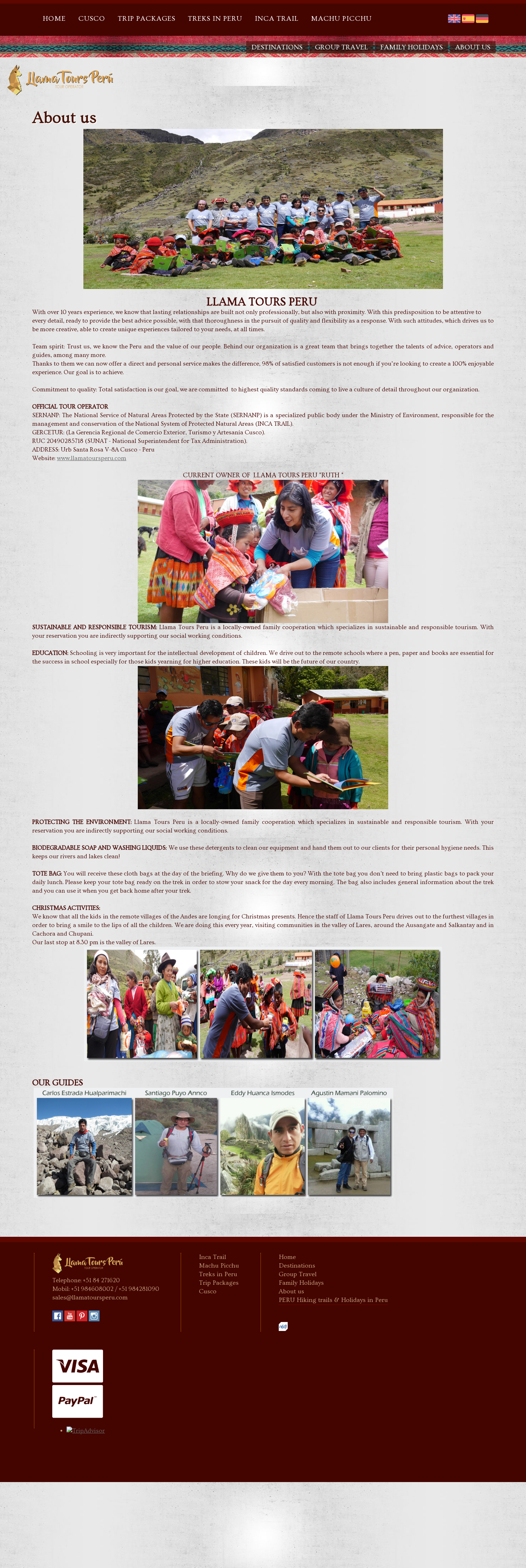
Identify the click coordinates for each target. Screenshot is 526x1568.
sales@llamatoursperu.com (90, 1297)
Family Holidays (411, 47)
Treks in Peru (215, 19)
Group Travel (341, 47)
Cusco (91, 19)
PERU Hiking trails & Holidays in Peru (333, 1300)
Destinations (277, 47)
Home (54, 19)
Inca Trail (276, 19)
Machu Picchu (341, 19)
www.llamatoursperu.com (91, 458)
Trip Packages (146, 19)
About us (472, 47)
